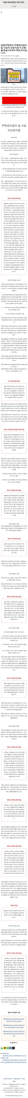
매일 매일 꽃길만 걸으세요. (14, 2)
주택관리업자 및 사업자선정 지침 (11, 105)
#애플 (14, 1081)
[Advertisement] (14, 29)
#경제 (23, 1078)
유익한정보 (6, 1053)
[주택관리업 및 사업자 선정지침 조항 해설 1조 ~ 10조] (14, 98)
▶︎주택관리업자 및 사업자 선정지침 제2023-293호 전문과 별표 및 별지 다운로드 (14, 1033)
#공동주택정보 (17, 1078)
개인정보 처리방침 (7, 1078)
